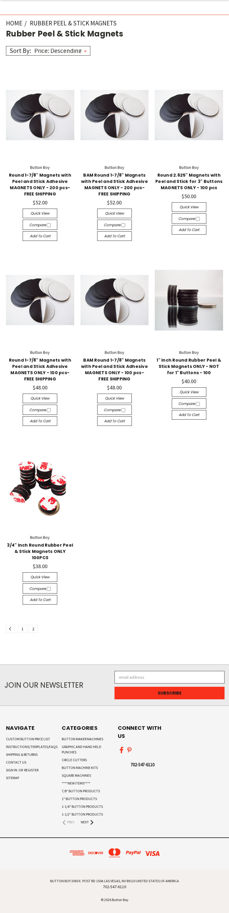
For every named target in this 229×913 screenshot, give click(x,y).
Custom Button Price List (28, 739)
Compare (38, 224)
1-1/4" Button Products (82, 806)
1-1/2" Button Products (82, 814)
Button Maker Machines (82, 739)
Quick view (39, 213)
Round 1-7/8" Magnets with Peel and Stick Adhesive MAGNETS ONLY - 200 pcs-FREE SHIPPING (40, 184)
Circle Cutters (74, 760)
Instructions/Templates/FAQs (32, 746)
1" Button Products (79, 798)
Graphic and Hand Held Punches (81, 749)
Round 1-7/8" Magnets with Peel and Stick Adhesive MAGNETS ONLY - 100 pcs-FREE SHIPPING (40, 369)
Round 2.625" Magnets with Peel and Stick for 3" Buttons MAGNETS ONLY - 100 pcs (188, 181)
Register (31, 770)
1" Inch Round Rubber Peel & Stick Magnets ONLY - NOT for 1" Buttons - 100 (189, 366)
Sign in (12, 770)
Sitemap (12, 778)
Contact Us (16, 762)
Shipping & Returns (22, 754)
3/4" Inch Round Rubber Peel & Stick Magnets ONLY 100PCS (40, 551)
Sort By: (20, 51)
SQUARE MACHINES (76, 775)
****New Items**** (76, 783)
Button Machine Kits (80, 767)
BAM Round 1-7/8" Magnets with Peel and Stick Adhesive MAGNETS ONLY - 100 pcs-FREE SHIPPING (114, 369)
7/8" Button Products (81, 791)
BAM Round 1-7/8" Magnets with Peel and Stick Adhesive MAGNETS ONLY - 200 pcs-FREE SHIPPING (114, 184)
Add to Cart (40, 235)
